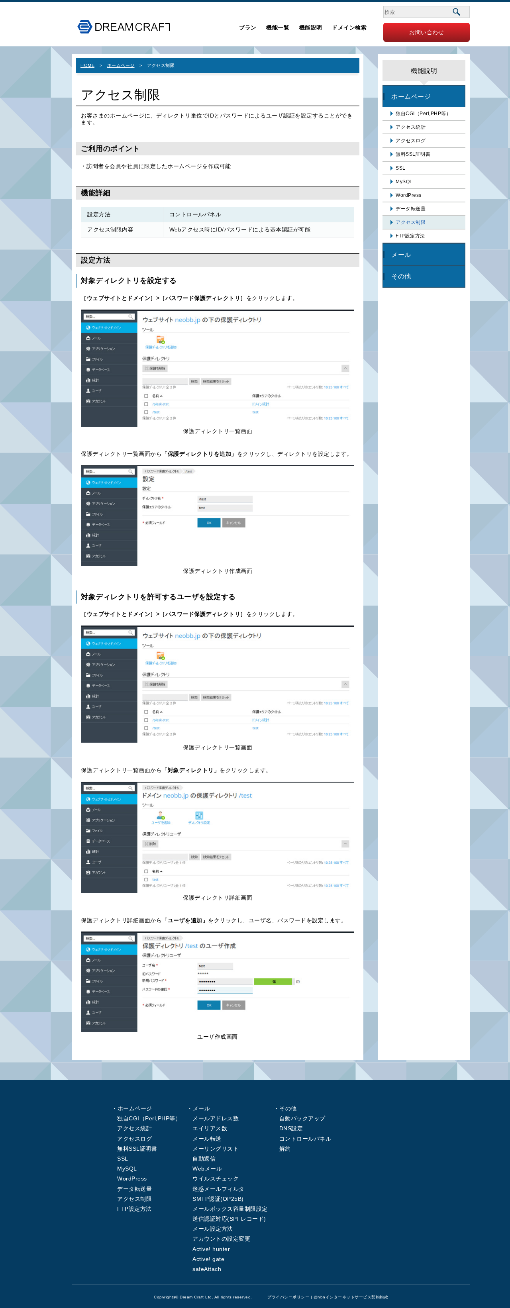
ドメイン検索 (349, 27)
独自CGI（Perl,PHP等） (423, 113)
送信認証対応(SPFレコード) (229, 1219)
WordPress (409, 195)
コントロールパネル (305, 1138)
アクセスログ (411, 140)
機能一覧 (277, 27)
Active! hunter (211, 1249)
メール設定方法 (212, 1229)
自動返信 (204, 1158)
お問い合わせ (426, 32)
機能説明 (310, 27)
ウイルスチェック (215, 1178)
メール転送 (207, 1138)
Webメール (207, 1168)
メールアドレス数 (215, 1118)
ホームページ (121, 65)
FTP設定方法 (410, 236)
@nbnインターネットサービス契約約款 (351, 1297)
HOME (87, 65)
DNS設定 (291, 1128)
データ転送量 (411, 209)
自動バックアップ (302, 1118)
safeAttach (206, 1269)
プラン (248, 27)
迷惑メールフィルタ (218, 1189)
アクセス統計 (411, 127)
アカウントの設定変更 (221, 1238)
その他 (401, 276)
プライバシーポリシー (288, 1297)
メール (401, 254)
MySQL (404, 181)
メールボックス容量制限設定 (230, 1209)
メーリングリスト (215, 1148)
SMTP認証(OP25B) (218, 1199)
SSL (401, 168)
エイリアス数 (209, 1128)
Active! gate (208, 1259)
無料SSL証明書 (413, 154)
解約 (285, 1148)
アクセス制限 (411, 222)
